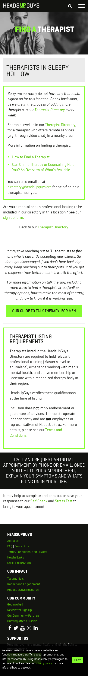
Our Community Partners (23, 615)
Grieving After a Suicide (22, 621)
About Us (13, 541)
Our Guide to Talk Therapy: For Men (44, 311)
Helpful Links (15, 557)
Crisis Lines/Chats (19, 563)
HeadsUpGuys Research (23, 590)
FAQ (9, 546)
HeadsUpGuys (21, 6)
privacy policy (43, 663)
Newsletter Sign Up (19, 610)
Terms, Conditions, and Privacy (27, 552)
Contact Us (22, 546)
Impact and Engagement (23, 584)
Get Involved (15, 604)
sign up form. (13, 217)
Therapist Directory (49, 109)
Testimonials (15, 578)
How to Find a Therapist (31, 157)
